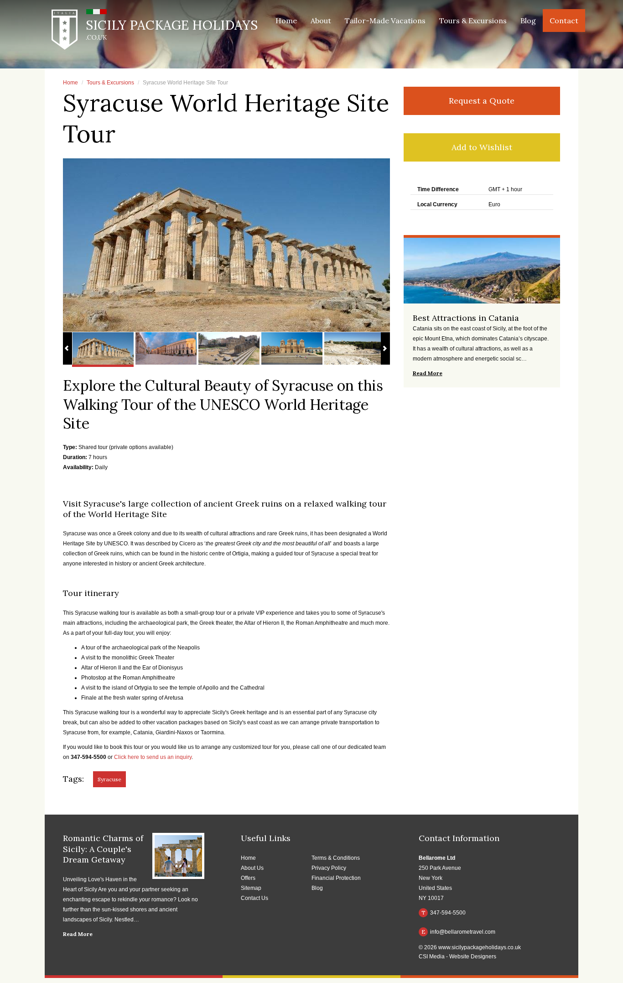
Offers (248, 878)
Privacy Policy (329, 868)
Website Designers (472, 956)
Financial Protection (336, 878)
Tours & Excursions (473, 20)
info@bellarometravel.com (458, 931)
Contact (564, 20)
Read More (78, 934)
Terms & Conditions (336, 858)
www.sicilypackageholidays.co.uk (479, 947)
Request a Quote (481, 100)
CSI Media (432, 956)
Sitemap (251, 888)
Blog (528, 20)
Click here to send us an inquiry (153, 757)
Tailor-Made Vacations (385, 20)
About (321, 20)
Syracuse (109, 779)
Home (286, 20)
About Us (252, 868)
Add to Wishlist (482, 147)
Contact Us (254, 898)
